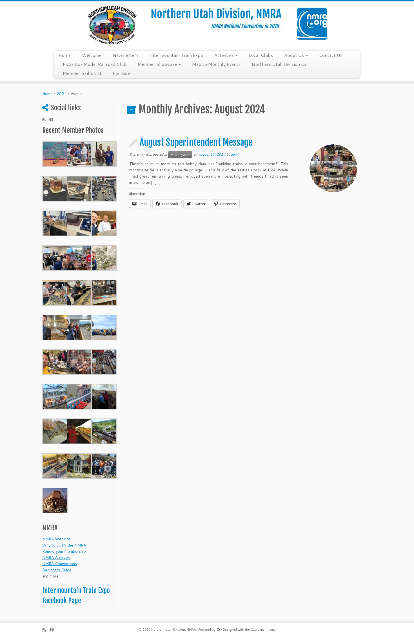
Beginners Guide (57, 570)
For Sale (121, 73)
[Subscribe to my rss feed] (45, 120)
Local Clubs (261, 55)
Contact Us (330, 55)
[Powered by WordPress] (218, 628)
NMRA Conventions (59, 564)
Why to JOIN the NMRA (64, 545)
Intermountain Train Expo (176, 55)
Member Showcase (158, 64)
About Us (294, 55)
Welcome (91, 55)
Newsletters (126, 55)
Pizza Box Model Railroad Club (94, 64)
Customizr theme (263, 629)
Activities (224, 55)
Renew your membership (64, 551)
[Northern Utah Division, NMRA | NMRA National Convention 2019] (207, 25)
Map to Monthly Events (216, 64)
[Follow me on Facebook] (53, 120)
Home (65, 55)
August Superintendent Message (196, 142)
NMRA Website (56, 539)
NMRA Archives (56, 557)
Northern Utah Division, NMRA (173, 629)
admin (235, 154)
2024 (62, 94)
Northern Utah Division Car (280, 64)
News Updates (180, 155)
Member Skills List (82, 73)
